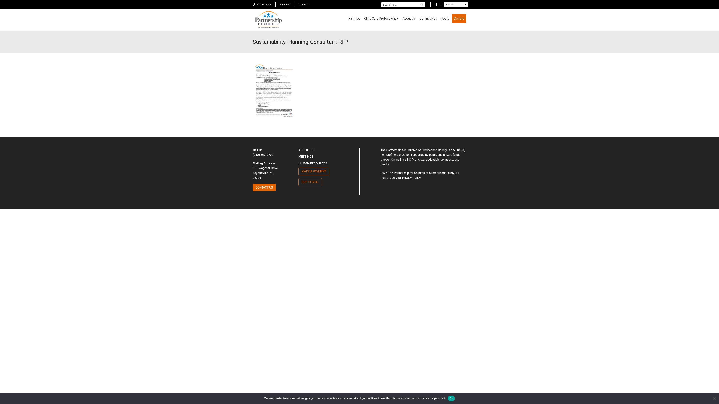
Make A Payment (313, 171)
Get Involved (428, 18)
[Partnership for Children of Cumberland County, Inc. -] (268, 20)
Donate (459, 18)
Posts (445, 18)
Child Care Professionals (381, 18)
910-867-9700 (264, 4)
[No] (714, 398)
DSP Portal (310, 182)
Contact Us (304, 4)
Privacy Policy (411, 178)
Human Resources (312, 163)
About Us (409, 18)
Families (354, 18)
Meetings (305, 156)
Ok (451, 398)
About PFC (285, 4)
